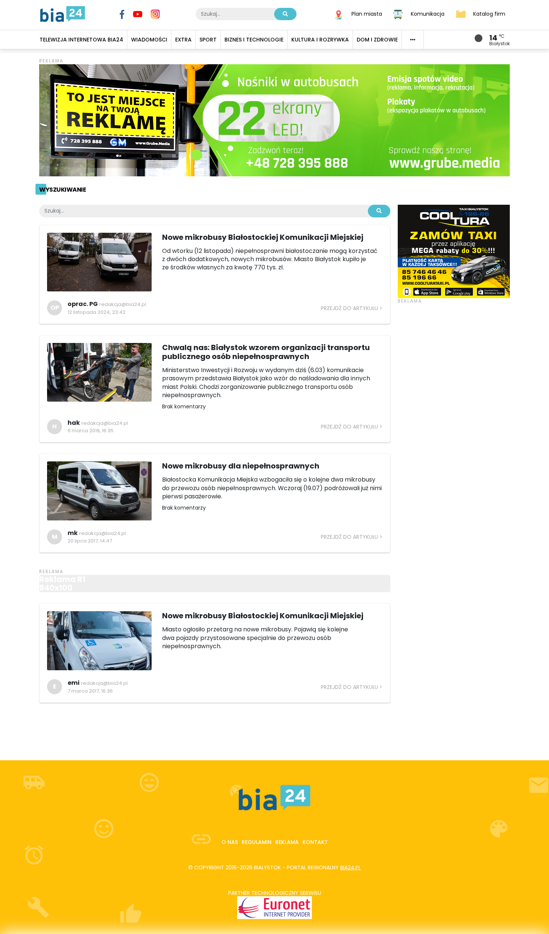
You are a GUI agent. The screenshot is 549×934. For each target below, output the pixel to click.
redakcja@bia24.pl (122, 304)
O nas (229, 842)
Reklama (287, 842)
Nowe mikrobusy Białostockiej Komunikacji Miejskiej (262, 237)
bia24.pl (350, 867)
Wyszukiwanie (62, 189)
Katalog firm (489, 13)
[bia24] (62, 13)
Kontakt (315, 842)
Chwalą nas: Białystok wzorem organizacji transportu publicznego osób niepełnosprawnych (266, 352)
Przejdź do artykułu (349, 308)
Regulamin (257, 842)
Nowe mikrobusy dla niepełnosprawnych (240, 466)
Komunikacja (427, 13)
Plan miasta (366, 13)
